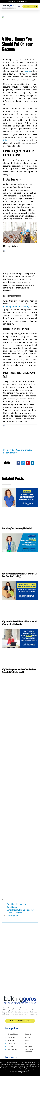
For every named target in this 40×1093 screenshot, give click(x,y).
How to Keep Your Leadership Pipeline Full (17, 528)
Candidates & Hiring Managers (20, 910)
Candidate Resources (16, 904)
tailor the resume (12, 140)
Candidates (12, 907)
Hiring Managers (14, 912)
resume (27, 71)
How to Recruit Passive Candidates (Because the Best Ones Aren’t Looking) (19, 575)
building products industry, (16, 306)
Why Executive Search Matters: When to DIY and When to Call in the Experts (19, 623)
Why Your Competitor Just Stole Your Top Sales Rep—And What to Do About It (19, 671)
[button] (19, 6)
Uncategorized (13, 915)
